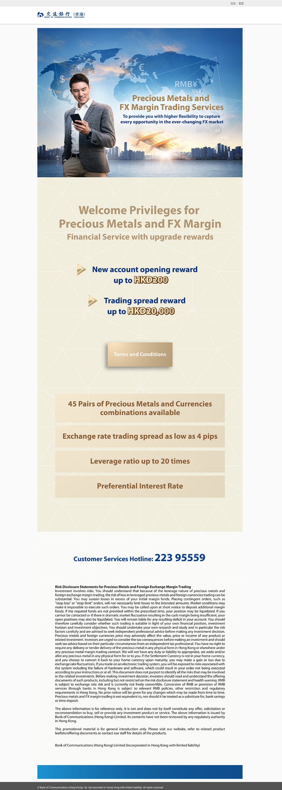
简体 (233, 3)
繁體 (241, 3)
